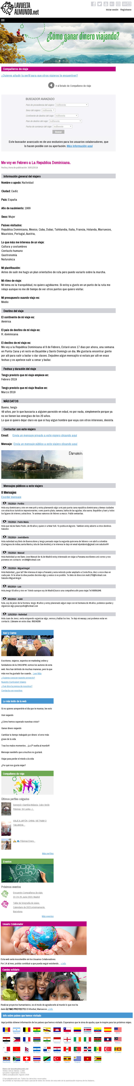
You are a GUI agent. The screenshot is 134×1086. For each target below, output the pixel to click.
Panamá (47, 1052)
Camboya (57, 1033)
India (47, 1043)
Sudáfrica (16, 1062)
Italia (87, 1043)
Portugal (77, 1052)
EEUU (118, 1033)
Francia (26, 1043)
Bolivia (37, 1033)
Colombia (77, 1033)
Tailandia (37, 1062)
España (107, 1033)
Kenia (98, 1043)
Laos (107, 1043)
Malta (6, 1052)
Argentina (16, 1033)
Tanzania (47, 1062)
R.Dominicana (87, 1052)
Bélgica (26, 1033)
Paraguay (57, 1052)
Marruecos (16, 1052)
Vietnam (87, 1062)
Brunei (47, 1033)
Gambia (36, 1043)
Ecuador (97, 1033)
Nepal (27, 1052)
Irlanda (77, 1043)
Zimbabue (97, 1062)
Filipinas (16, 1043)
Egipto (6, 1043)
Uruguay (77, 1062)
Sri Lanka (118, 1052)
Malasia (117, 1043)
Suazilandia (6, 1062)
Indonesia (57, 1043)
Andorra (6, 1033)
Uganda (67, 1062)
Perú (67, 1052)
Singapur (108, 1052)
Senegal (97, 1052)
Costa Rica (87, 1033)
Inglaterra (67, 1043)
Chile (67, 1033)
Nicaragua (36, 1052)
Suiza (27, 1062)
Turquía (57, 1062)
